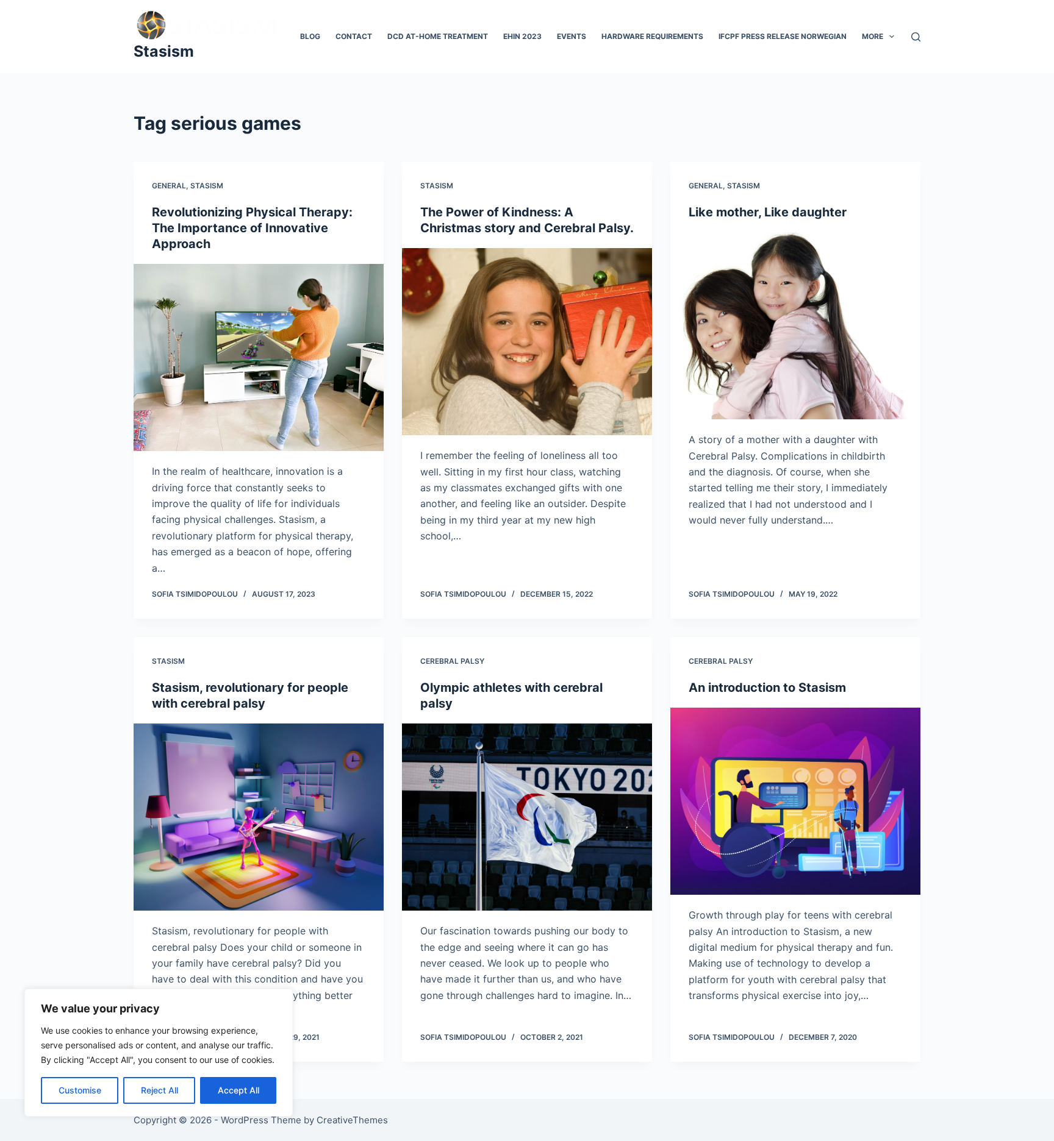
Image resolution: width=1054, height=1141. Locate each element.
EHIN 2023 (522, 36)
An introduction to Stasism (767, 687)
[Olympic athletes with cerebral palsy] (527, 817)
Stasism (164, 51)
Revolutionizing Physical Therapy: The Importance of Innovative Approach (252, 228)
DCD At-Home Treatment (437, 36)
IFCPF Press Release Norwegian (783, 36)
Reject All (159, 1090)
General (169, 185)
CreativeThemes (352, 1120)
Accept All (238, 1090)
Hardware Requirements (652, 36)
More (872, 36)
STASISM (206, 185)
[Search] (915, 36)
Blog (310, 36)
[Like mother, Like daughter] (795, 326)
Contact (353, 36)
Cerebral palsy (452, 661)
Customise (80, 1090)
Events (571, 36)
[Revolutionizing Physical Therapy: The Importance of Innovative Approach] (259, 358)
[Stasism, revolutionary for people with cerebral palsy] (259, 817)
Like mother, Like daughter (768, 212)
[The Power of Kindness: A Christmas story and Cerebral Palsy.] (527, 342)
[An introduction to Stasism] (795, 801)
